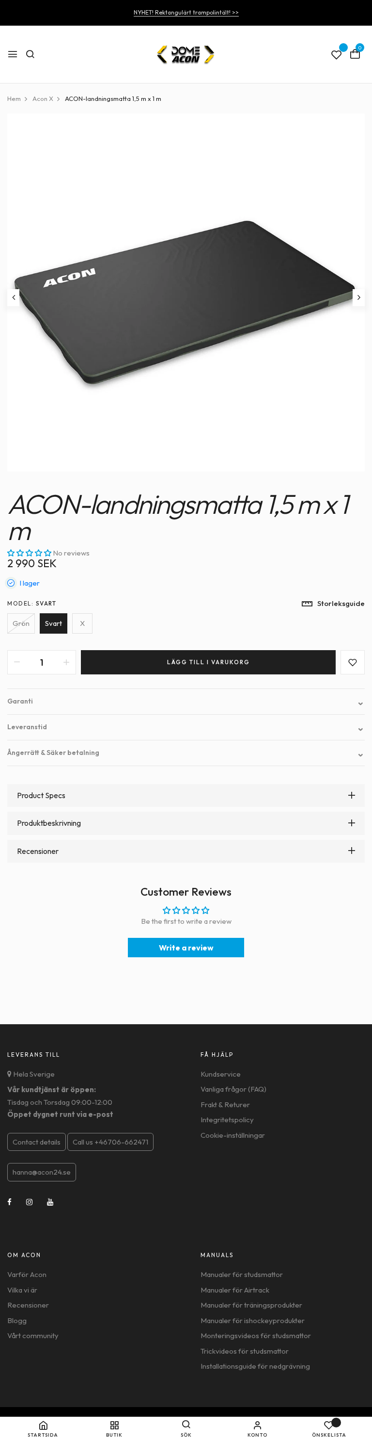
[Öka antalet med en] (66, 662)
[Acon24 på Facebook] (9, 1202)
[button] (30, 552)
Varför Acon (26, 1274)
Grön (21, 623)
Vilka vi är (22, 1289)
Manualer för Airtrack (235, 1289)
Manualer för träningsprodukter (251, 1305)
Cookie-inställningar (233, 1135)
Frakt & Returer (225, 1104)
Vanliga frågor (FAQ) (233, 1089)
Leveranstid (186, 727)
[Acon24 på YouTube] (50, 1202)
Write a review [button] (186, 947)
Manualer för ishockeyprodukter (253, 1320)
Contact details (37, 1141)
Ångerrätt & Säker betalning (186, 753)
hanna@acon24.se (42, 1172)
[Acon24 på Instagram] (29, 1202)
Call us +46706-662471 (110, 1141)
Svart (53, 623)
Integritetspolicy (227, 1119)
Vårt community (33, 1335)
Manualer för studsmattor (242, 1274)
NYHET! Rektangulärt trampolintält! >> (186, 12)
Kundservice (221, 1074)
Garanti (186, 701)
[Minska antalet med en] (17, 662)
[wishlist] (336, 55)
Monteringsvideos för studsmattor (256, 1335)
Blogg (17, 1320)
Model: (31, 603)
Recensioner (28, 1305)
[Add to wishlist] (353, 662)
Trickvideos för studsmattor (245, 1351)
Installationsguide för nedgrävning (255, 1366)
